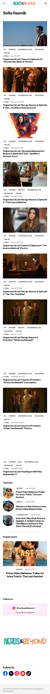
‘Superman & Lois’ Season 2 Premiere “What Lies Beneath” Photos (21, 427)
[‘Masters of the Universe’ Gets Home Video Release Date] (8, 506)
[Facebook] (5, 673)
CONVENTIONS (22, 515)
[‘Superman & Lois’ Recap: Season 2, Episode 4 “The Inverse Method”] (25, 174)
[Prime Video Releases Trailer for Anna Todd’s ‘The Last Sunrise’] (8, 492)
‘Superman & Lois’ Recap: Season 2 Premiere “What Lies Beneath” (20, 338)
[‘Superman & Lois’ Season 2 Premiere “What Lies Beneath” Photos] (25, 400)
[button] (4, 3)
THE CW (7, 53)
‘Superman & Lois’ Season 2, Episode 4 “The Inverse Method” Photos (25, 247)
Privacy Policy (38, 689)
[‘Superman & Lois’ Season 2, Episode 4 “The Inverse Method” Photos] (25, 220)
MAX (20, 462)
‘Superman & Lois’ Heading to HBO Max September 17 (22, 473)
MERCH (19, 502)
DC (5, 49)
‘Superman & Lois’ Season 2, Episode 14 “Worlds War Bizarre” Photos (22, 60)
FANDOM (12, 49)
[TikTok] (28, 673)
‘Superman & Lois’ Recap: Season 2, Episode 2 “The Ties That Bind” (25, 293)
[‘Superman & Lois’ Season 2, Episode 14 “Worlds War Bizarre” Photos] (25, 33)
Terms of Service (8, 691)
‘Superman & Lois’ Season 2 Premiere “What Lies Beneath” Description (21, 381)
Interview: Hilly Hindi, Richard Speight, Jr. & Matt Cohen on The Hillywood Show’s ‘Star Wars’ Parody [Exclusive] (30, 522)
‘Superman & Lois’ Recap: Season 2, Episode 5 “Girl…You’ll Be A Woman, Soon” (25, 106)
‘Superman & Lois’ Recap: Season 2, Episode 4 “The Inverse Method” (25, 201)
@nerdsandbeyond (25, 608)
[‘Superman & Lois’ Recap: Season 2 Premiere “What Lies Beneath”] (25, 311)
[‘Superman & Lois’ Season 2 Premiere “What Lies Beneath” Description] (25, 357)
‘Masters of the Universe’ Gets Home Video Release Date (31, 508)
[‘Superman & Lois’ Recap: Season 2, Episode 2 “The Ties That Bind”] (25, 266)
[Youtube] (22, 673)
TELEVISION (39, 49)
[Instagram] (17, 673)
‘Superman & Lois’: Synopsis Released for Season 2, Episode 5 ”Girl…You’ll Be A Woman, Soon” (23, 154)
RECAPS (21, 190)
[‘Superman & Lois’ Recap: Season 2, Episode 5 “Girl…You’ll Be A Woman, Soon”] (25, 79)
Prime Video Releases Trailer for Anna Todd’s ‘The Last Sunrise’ (30, 495)
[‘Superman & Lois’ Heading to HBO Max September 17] (25, 446)
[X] (11, 673)
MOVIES (19, 488)
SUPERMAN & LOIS (25, 49)
